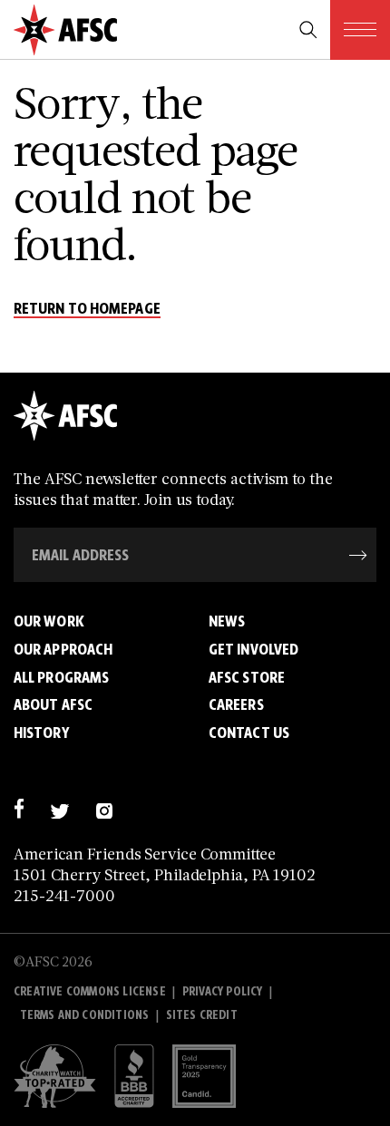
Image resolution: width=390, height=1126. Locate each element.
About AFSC (53, 704)
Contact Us (249, 732)
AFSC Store (247, 677)
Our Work (49, 621)
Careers (236, 704)
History (41, 732)
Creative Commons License (90, 991)
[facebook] (19, 808)
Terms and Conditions (85, 1015)
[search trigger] (308, 30)
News (227, 621)
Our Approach (63, 649)
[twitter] (59, 808)
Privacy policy (222, 991)
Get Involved (253, 649)
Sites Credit (202, 1015)
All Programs (61, 677)
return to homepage (87, 309)
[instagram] (103, 808)
